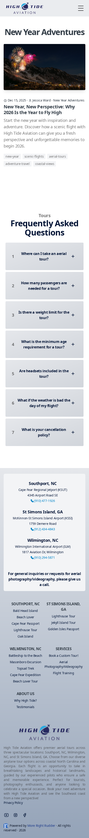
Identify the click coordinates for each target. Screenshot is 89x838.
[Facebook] (24, 815)
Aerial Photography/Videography (63, 664)
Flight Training (63, 673)
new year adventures (68, 100)
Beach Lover (25, 617)
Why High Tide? (25, 700)
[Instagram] (15, 815)
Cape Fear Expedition (25, 675)
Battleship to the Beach (25, 655)
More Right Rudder (41, 825)
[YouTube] (6, 815)
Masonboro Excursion (25, 662)
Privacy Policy (13, 802)
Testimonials (25, 707)
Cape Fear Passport (25, 623)
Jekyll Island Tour (63, 622)
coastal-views (44, 164)
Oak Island (25, 636)
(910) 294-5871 (44, 557)
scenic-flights (34, 156)
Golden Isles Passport (63, 629)
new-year (12, 156)
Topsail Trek (25, 668)
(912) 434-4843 (44, 529)
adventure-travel (17, 164)
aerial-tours (57, 156)
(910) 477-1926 (44, 500)
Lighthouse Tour (25, 630)
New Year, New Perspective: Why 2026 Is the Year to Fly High (39, 109)
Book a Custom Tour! (63, 655)
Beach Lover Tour (25, 681)
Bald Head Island (25, 610)
